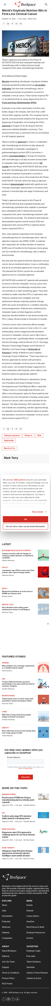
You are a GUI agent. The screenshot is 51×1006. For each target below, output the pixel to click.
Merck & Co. (9, 448)
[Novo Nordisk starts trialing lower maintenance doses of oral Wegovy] (43, 609)
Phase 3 (28, 435)
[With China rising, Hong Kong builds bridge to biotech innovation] (43, 716)
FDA (39, 435)
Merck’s (5, 81)
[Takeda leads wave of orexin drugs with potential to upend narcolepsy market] (43, 700)
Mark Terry (32, 19)
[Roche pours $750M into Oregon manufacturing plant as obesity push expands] (43, 796)
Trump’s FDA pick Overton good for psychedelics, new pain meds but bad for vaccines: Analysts (18, 684)
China (4, 712)
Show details (37, 512)
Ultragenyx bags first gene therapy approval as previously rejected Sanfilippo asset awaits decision (17, 853)
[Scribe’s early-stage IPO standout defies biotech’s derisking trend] (43, 815)
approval (6, 126)
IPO (3, 813)
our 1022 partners (18, 480)
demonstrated (17, 184)
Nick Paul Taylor (7, 612)
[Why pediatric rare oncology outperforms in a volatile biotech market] (43, 667)
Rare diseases (8, 829)
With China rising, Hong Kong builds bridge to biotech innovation (16, 716)
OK (25, 519)
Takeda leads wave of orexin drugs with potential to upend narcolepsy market (17, 700)
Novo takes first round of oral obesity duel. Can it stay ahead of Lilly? (19, 732)
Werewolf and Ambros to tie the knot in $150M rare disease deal (17, 592)
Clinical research (12, 435)
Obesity (5, 728)
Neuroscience (8, 696)
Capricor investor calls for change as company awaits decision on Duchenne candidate (17, 556)
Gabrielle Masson (8, 575)
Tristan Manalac (7, 736)
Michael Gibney (7, 596)
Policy (5, 567)
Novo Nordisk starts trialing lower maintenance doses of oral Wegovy (16, 608)
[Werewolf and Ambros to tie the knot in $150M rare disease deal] (43, 593)
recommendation (17, 156)
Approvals (9, 440)
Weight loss (7, 604)
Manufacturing (9, 794)
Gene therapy (8, 848)
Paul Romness (7, 671)
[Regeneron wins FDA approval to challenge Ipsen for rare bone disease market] (43, 831)
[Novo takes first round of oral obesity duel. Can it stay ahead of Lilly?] (43, 732)
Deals (4, 588)
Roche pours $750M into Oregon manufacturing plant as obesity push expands (18, 800)
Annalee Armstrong (8, 719)
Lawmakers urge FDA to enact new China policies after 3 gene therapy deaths (18, 571)
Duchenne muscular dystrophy (16, 550)
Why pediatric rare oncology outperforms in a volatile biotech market (18, 667)
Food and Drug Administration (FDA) (19, 103)
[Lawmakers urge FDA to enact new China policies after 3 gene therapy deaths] (43, 572)
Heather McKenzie (8, 560)
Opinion (5, 663)
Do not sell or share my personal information (25, 526)
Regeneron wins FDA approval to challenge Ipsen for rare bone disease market (18, 834)
